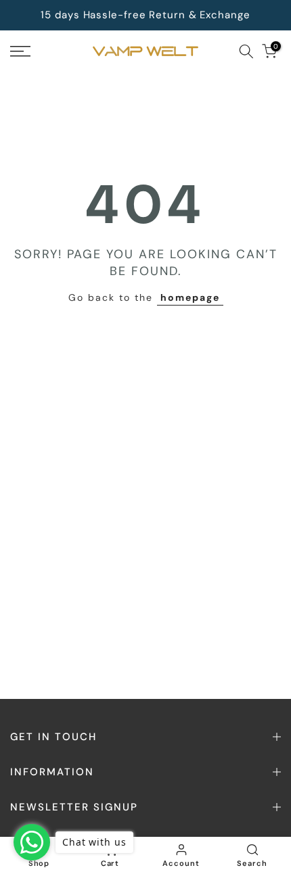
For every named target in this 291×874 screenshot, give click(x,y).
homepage (190, 297)
